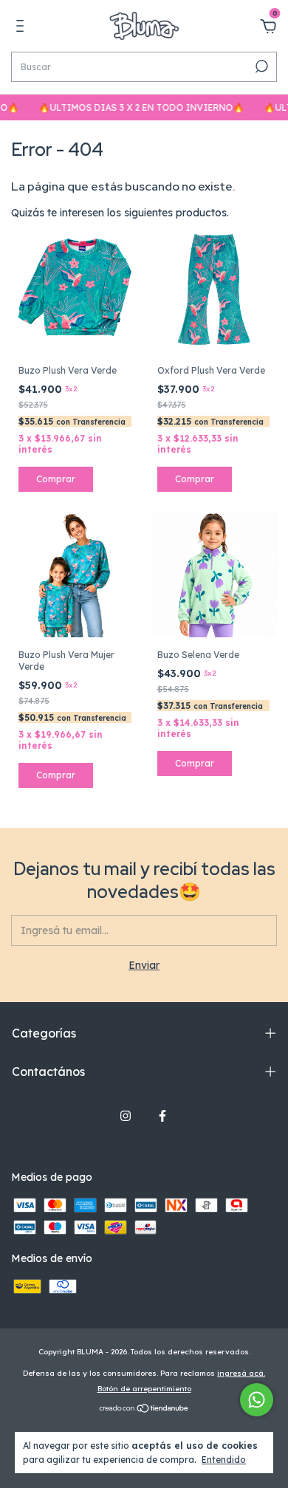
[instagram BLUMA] (125, 1116)
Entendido (224, 1459)
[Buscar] (260, 66)
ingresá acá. (241, 1373)
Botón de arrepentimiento (144, 1388)
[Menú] (22, 28)
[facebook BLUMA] (162, 1116)
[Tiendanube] (144, 1409)
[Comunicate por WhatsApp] (256, 1399)
